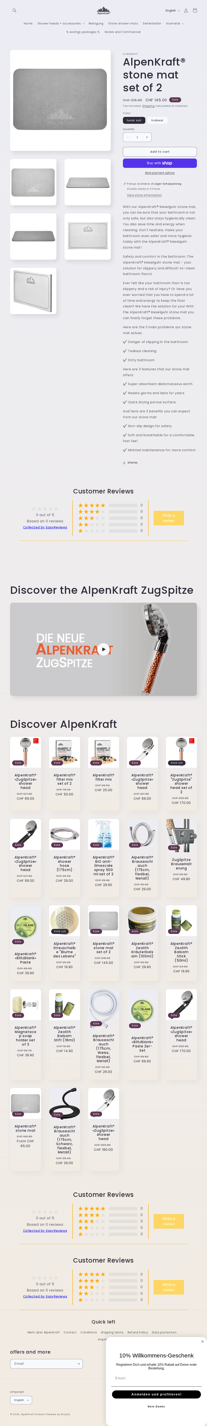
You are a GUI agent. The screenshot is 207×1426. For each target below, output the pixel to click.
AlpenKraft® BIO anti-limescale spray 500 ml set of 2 (103, 865)
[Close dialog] (202, 1341)
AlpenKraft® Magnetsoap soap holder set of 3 (26, 1035)
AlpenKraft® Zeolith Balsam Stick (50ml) (181, 951)
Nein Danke (156, 1406)
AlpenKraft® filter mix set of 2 (64, 779)
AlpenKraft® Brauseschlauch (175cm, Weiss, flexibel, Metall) (103, 1048)
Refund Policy (138, 1332)
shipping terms (112, 1332)
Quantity (128, 129)
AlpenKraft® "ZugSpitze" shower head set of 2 (181, 783)
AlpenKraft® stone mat (26, 1128)
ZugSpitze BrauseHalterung (181, 864)
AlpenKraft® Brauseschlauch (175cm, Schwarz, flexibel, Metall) (64, 1139)
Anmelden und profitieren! (156, 1394)
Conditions (88, 1332)
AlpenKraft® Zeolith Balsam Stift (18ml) (64, 1033)
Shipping (148, 106)
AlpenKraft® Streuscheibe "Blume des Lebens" (64, 949)
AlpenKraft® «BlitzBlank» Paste (26, 958)
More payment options (160, 173)
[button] (14, 10)
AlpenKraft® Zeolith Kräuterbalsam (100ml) (142, 949)
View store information (144, 195)
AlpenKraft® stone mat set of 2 (103, 947)
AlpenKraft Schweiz (33, 1414)
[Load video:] (103, 649)
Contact (70, 1332)
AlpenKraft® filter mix (103, 777)
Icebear (157, 120)
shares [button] (133, 463)
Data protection (164, 1332)
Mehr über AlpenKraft (43, 1332)
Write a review (169, 518)
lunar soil (134, 120)
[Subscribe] (78, 1364)
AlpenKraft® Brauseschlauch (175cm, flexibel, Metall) (142, 868)
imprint (103, 1339)
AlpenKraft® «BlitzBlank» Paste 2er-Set (142, 1044)
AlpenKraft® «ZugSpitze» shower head (26, 781)
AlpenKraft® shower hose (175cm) (64, 863)
